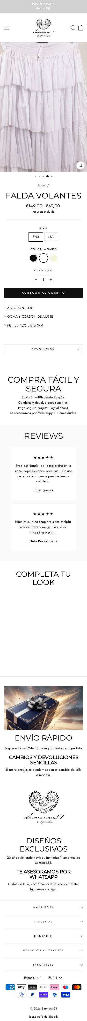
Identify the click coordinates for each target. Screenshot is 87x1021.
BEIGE (54, 258)
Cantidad (43, 270)
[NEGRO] (13, 659)
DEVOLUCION (43, 349)
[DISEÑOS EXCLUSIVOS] (43, 811)
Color (43, 249)
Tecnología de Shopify (43, 1017)
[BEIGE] (24, 659)
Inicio (42, 185)
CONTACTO (43, 936)
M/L (51, 236)
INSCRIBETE (43, 965)
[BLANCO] (19, 659)
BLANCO (43, 258)
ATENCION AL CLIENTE (43, 950)
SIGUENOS (43, 921)
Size (43, 228)
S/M (36, 236)
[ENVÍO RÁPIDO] (43, 708)
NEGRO (33, 258)
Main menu (43, 907)
